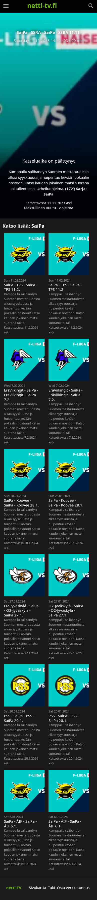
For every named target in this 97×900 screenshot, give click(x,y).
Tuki (51, 887)
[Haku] (91, 6)
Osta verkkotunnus (73, 887)
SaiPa (48, 194)
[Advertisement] (48, 96)
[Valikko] (6, 6)
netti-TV (13, 887)
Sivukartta (37, 887)
